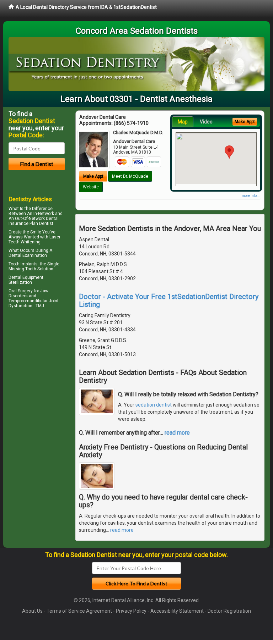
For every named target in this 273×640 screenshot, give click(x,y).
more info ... (251, 196)
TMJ (40, 305)
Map (183, 122)
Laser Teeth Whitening (34, 239)
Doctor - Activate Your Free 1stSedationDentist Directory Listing (168, 300)
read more (177, 432)
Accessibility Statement (177, 611)
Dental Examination (28, 255)
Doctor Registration (229, 611)
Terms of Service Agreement (79, 611)
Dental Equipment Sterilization (26, 280)
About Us (32, 611)
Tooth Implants (23, 263)
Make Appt (93, 176)
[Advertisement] (45, 372)
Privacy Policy (131, 611)
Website (91, 186)
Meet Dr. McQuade (130, 176)
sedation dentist (153, 405)
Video (206, 122)
